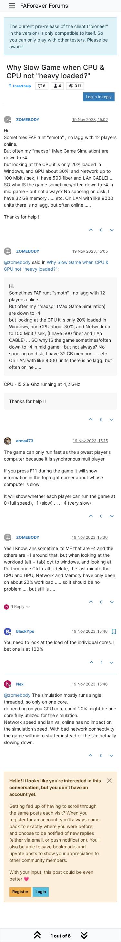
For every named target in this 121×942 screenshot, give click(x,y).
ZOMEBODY (27, 119)
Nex (20, 684)
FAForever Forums (44, 5)
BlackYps (25, 631)
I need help (21, 86)
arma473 (24, 440)
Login (40, 891)
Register (20, 891)
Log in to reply (99, 96)
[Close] (109, 780)
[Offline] (10, 440)
